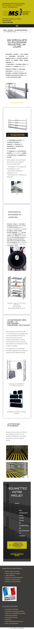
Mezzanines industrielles (12, 609)
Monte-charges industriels (12, 571)
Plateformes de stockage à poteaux (15, 611)
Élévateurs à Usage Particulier (13, 581)
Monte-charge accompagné (13, 573)
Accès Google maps (7, 22)
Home (4, 30)
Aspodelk (21, 628)
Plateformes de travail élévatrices (14, 577)
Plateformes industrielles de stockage (15, 613)
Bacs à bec (8, 619)
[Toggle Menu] (17, 26)
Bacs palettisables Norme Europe (14, 621)
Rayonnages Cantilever (11, 615)
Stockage (10, 30)
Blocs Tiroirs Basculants (12, 623)
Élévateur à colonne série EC (13, 579)
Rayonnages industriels (21, 30)
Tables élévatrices (10, 575)
